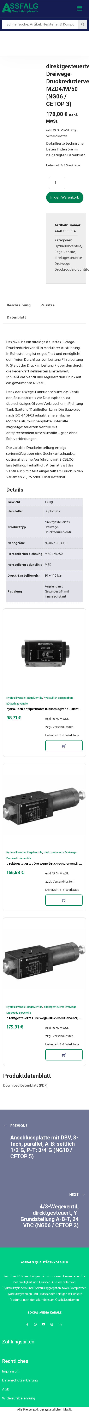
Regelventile (64, 252)
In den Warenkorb (64, 198)
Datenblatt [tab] (16, 318)
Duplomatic (53, 511)
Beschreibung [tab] (19, 305)
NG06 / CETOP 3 (56, 543)
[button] (79, 9)
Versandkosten (56, 136)
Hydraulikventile (67, 246)
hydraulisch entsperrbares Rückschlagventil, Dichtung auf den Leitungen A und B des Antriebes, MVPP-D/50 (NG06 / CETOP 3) (44, 709)
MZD (48, 564)
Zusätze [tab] (48, 305)
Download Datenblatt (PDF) (25, 1086)
